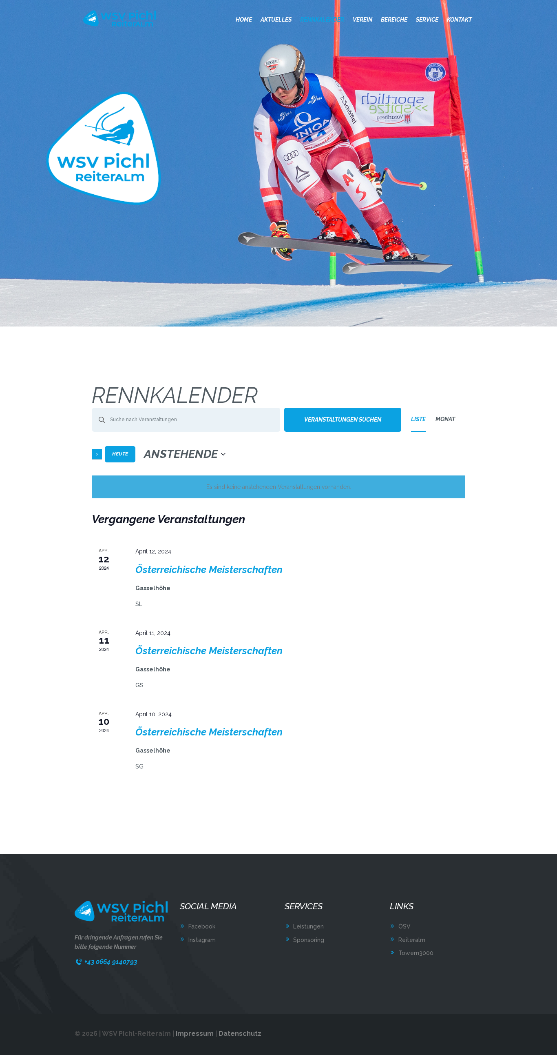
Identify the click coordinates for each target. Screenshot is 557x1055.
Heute (120, 454)
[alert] (278, 486)
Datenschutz (240, 1033)
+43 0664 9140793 (110, 962)
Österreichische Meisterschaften (209, 569)
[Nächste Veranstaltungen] (97, 454)
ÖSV (404, 926)
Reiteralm (411, 940)
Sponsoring (308, 940)
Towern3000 (415, 953)
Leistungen (308, 926)
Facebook (201, 926)
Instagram (202, 940)
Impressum (195, 1033)
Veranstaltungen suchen (342, 419)
